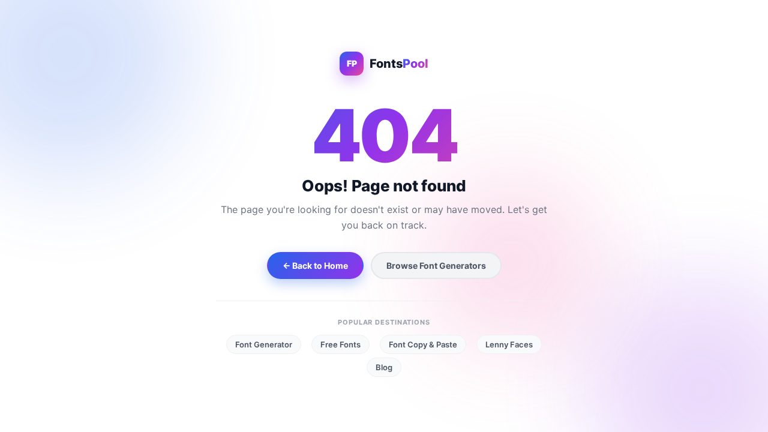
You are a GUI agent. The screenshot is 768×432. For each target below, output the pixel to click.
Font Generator (263, 344)
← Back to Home (315, 265)
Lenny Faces (509, 344)
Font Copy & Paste (423, 344)
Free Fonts (340, 344)
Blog (384, 367)
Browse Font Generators (436, 265)
